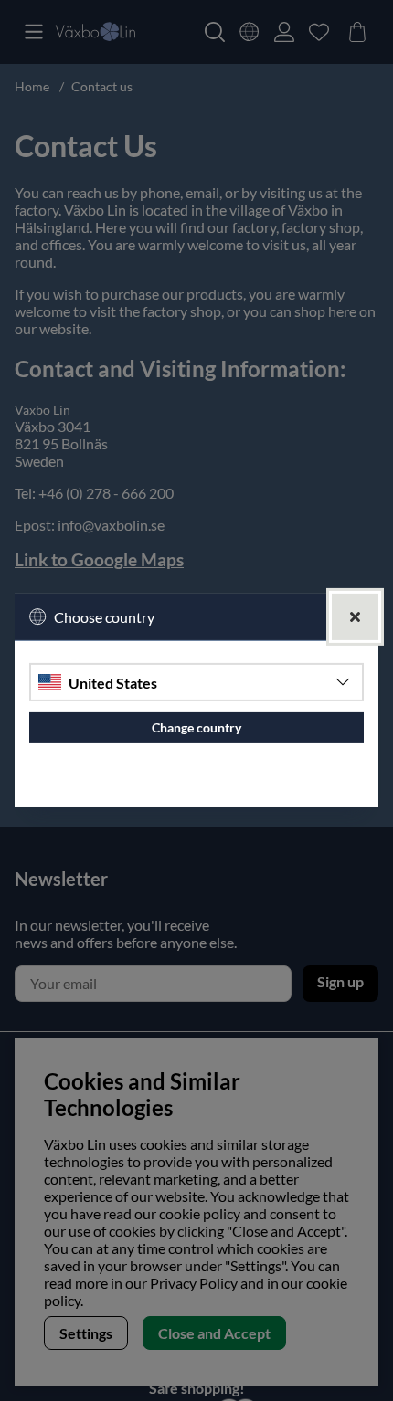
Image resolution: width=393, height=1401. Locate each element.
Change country (196, 727)
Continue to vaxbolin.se (197, 786)
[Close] (355, 617)
